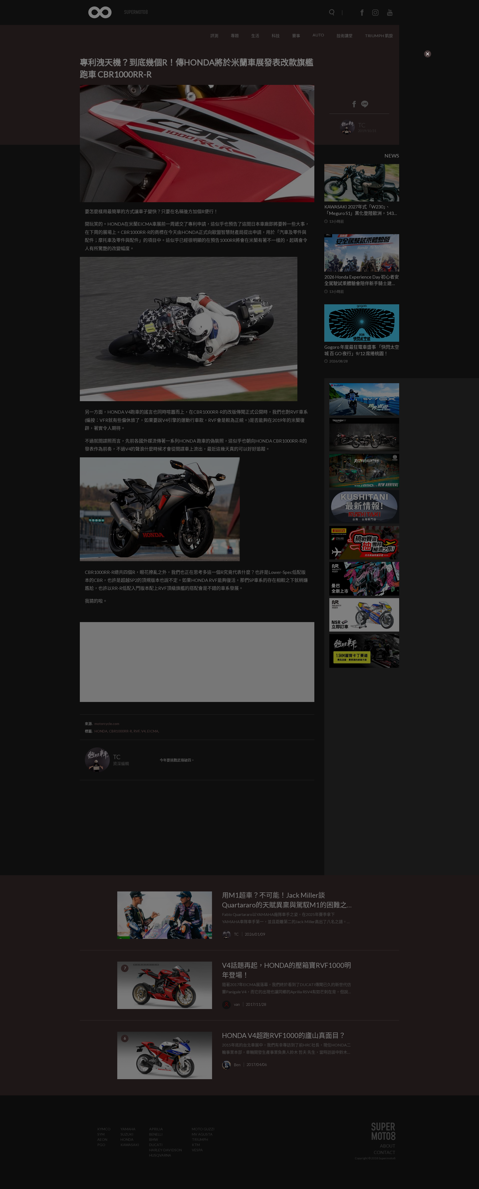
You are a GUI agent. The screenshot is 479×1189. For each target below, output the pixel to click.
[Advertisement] (197, 89)
